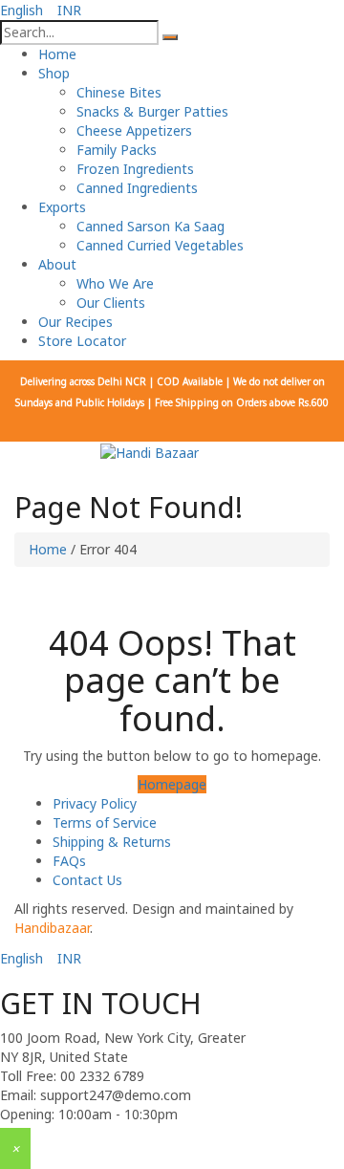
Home (48, 549)
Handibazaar (52, 928)
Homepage (172, 784)
